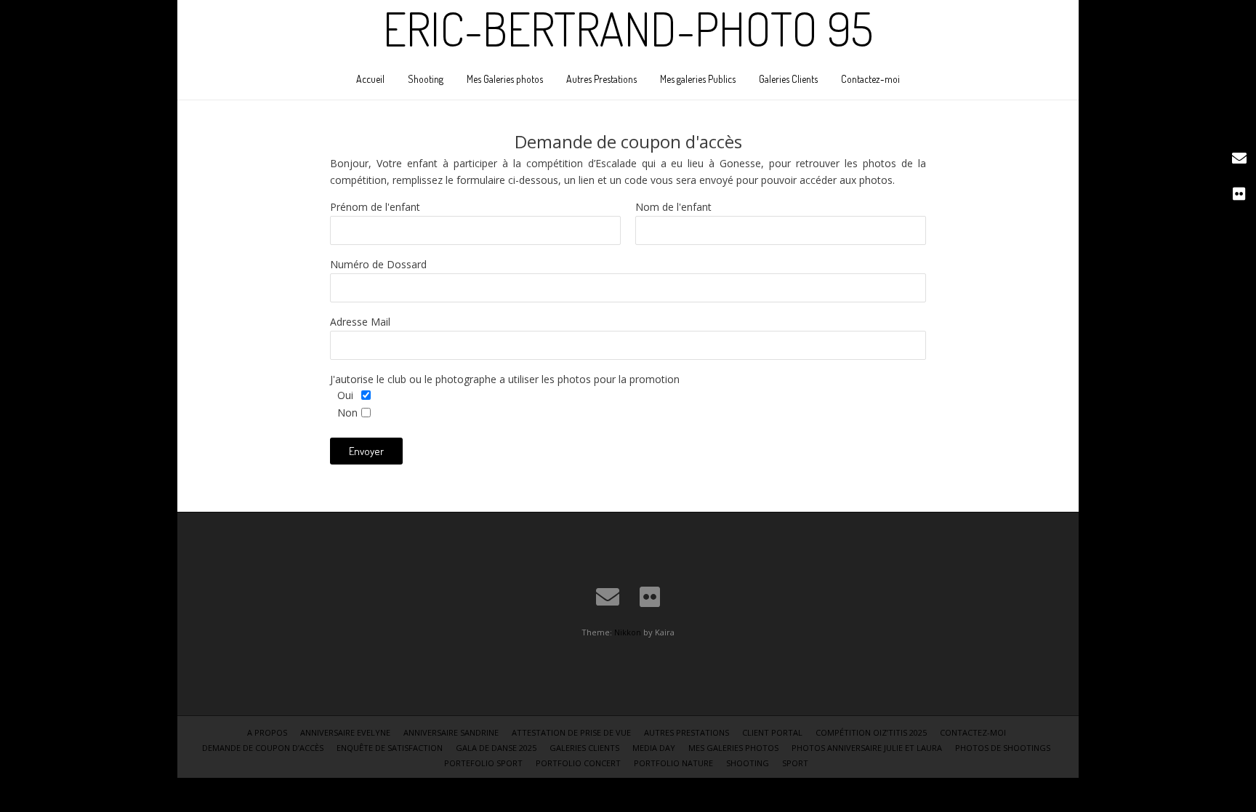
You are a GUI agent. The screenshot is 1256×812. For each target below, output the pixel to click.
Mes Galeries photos (505, 79)
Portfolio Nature (673, 762)
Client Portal (772, 732)
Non (347, 412)
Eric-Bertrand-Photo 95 (628, 28)
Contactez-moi (870, 79)
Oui (345, 395)
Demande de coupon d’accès (262, 747)
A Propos (267, 732)
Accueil (370, 79)
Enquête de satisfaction (390, 747)
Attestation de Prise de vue (571, 732)
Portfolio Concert (578, 762)
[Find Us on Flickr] (650, 596)
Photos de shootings (1002, 747)
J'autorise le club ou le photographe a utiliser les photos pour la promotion (505, 379)
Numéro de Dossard (378, 264)
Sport (795, 762)
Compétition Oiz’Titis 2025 (871, 732)
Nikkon (627, 632)
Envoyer (366, 451)
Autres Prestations (601, 79)
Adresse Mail (360, 322)
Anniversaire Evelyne (345, 732)
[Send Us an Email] (607, 596)
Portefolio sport (483, 762)
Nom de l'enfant (673, 207)
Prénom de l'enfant (375, 207)
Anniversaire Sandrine (451, 732)
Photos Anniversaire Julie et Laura (867, 747)
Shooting (425, 79)
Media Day (653, 747)
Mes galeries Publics (698, 79)
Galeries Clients (788, 79)
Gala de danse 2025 (496, 747)
